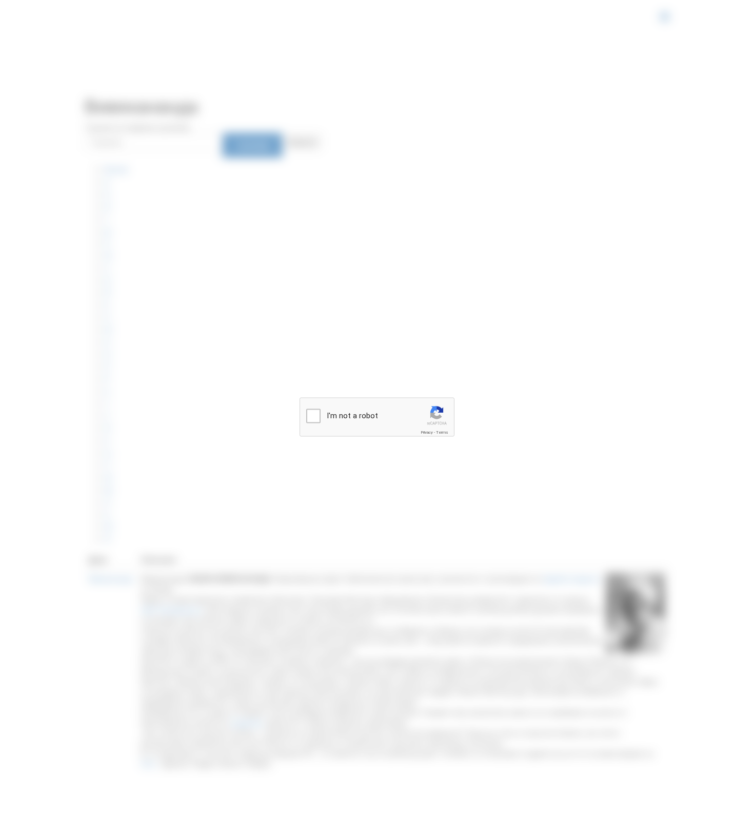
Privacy (427, 432)
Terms (442, 432)
